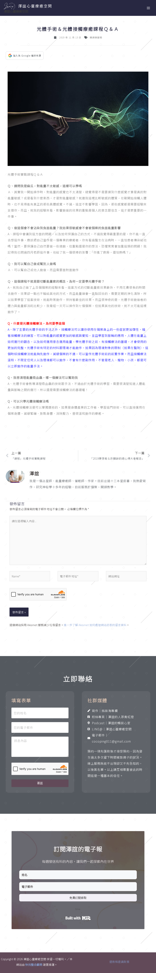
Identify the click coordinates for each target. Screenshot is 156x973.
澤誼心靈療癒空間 (16, 11)
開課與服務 (96, 37)
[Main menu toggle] (148, 8)
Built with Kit (78, 918)
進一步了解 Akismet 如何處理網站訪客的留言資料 (95, 625)
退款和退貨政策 (119, 962)
